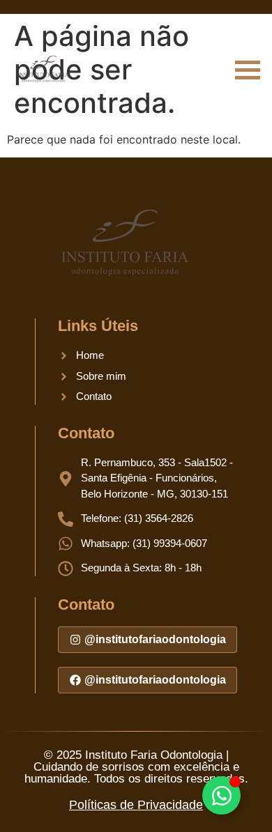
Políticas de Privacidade (136, 805)
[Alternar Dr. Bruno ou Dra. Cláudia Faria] (221, 795)
